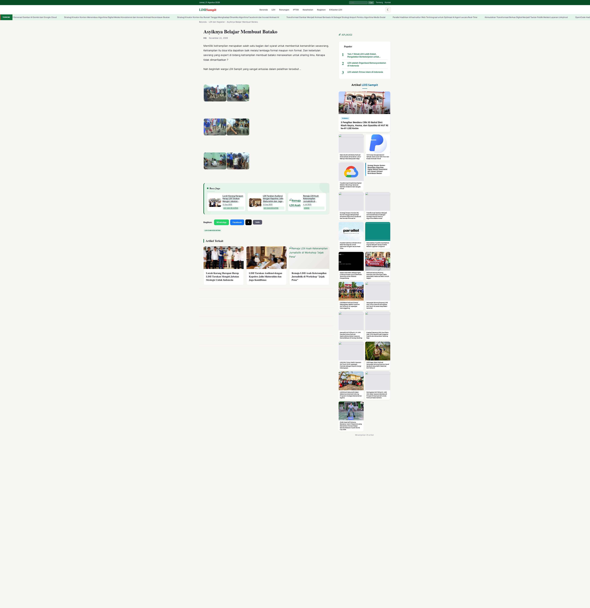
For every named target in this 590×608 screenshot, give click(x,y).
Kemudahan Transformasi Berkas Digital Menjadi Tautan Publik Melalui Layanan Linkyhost (460, 17)
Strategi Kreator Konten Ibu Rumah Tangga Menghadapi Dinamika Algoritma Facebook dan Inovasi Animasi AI (162, 17)
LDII (207, 9)
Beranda (264, 10)
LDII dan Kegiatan (217, 22)
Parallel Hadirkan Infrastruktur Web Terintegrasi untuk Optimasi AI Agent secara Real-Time (369, 17)
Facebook (237, 222)
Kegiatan (321, 10)
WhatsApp (221, 222)
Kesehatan (308, 10)
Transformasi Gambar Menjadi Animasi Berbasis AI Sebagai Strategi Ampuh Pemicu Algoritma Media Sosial (269, 17)
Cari (371, 3)
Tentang (379, 2)
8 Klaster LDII (335, 10)
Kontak (388, 2)
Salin (257, 222)
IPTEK (296, 10)
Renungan (284, 10)
